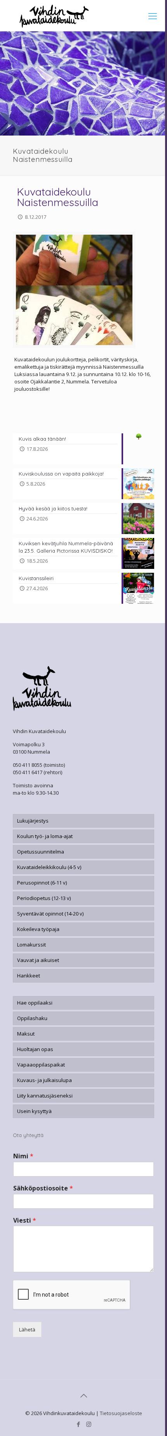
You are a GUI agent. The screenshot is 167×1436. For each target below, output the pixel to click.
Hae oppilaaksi (34, 1002)
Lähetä (27, 1329)
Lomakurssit (31, 944)
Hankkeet (28, 975)
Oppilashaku (32, 1018)
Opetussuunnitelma (40, 851)
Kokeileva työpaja (38, 929)
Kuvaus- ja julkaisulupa (44, 1080)
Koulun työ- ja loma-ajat (45, 836)
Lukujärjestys (33, 820)
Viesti (24, 1220)
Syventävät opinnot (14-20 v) (50, 913)
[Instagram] (89, 1424)
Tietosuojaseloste (121, 1413)
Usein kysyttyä (34, 1111)
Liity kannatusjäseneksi (45, 1095)
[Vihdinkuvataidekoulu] (83, 15)
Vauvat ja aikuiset (38, 960)
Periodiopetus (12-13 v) (44, 898)
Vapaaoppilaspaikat (41, 1064)
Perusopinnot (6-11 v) (42, 882)
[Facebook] (78, 1424)
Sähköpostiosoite (43, 1188)
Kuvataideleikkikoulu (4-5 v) (49, 867)
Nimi (23, 1156)
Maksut (26, 1033)
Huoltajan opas (35, 1049)
